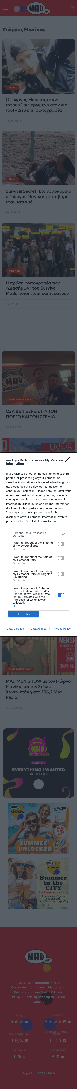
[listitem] (38, 534)
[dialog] (38, 544)
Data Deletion (15, 628)
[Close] (69, 461)
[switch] (61, 544)
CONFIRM (23, 614)
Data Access (38, 628)
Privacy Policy (62, 628)
